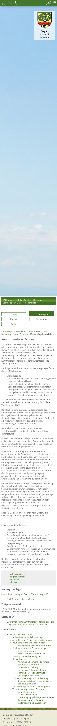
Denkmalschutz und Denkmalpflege (29, 648)
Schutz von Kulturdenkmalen (31, 653)
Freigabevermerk (17, 576)
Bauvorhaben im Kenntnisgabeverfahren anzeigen (31, 621)
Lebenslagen (42, 314)
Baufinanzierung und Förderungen (28, 642)
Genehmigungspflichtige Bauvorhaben (36, 697)
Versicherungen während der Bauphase (31, 686)
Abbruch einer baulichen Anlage (27, 637)
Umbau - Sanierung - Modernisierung (30, 678)
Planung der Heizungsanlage (31, 672)
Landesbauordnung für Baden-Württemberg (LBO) (25, 594)
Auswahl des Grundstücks (30, 664)
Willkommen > (10, 300)
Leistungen (14, 314)
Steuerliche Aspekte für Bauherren (34, 645)
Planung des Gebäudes (29, 675)
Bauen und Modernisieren (28, 331)
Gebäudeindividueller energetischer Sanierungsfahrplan (35, 682)
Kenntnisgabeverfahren (30, 700)
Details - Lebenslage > (27, 302)
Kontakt (14, 319)
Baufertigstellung (26, 691)
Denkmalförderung (27, 650)
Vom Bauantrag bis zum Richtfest (24, 332)
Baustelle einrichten (27, 694)
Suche (14, 324)
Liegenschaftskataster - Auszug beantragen (27, 624)
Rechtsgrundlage (17, 574)
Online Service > (25, 300)
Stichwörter (41, 319)
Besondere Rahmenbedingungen (33, 670)
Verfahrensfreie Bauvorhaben (32, 702)
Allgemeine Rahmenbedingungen (34, 661)
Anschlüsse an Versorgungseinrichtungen (32, 640)
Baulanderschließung (28, 667)
